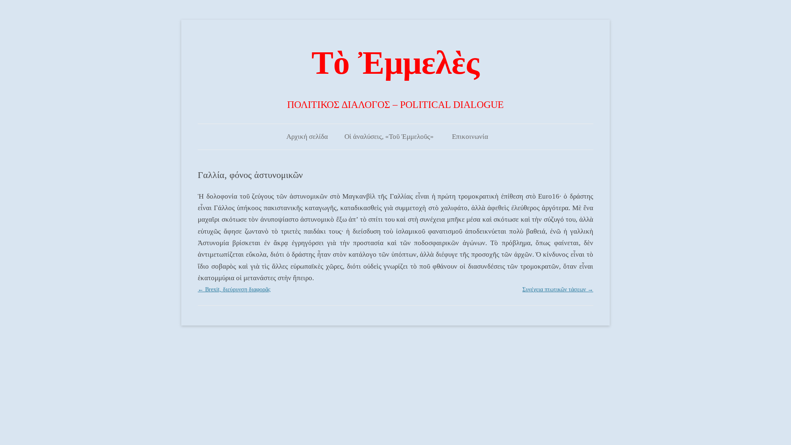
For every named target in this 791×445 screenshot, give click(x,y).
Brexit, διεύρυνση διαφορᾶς (234, 289)
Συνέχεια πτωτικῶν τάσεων (557, 289)
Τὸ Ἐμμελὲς (395, 62)
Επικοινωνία (470, 137)
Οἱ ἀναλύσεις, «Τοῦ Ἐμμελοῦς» (389, 137)
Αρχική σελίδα (307, 137)
